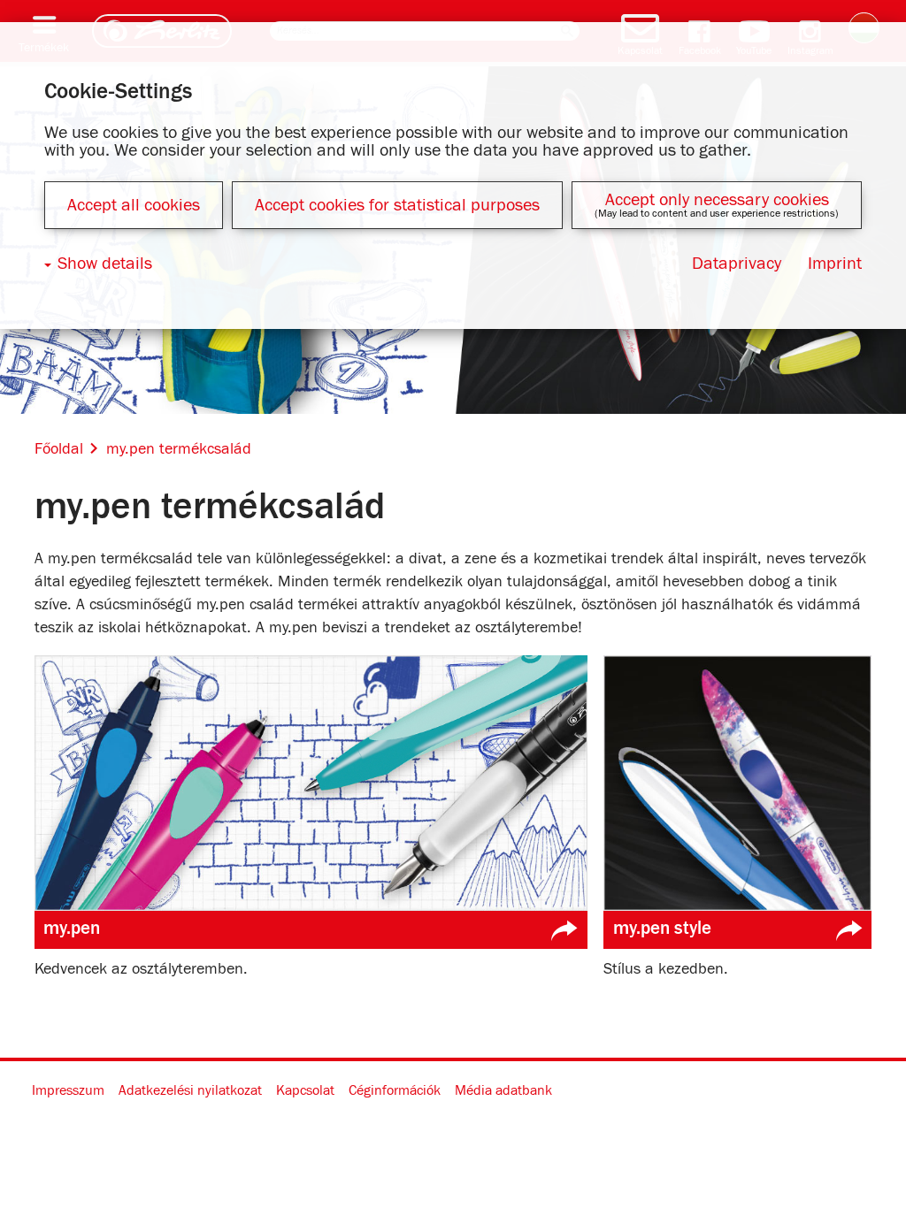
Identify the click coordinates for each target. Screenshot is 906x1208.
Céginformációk (395, 1090)
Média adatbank (503, 1090)
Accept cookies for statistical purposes (397, 205)
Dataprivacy (736, 263)
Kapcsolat (305, 1090)
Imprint (835, 263)
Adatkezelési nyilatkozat (190, 1090)
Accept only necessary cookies (717, 200)
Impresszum (68, 1090)
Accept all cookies (133, 205)
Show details (105, 263)
